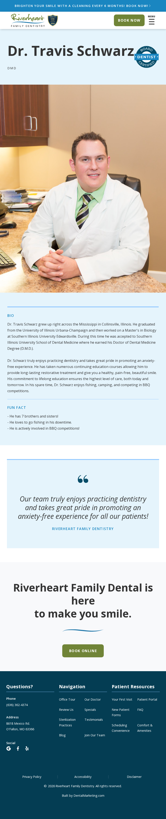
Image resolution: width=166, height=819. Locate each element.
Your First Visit (122, 699)
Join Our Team (95, 735)
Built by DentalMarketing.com (83, 795)
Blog (62, 735)
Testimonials (94, 719)
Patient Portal (147, 699)
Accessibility (82, 776)
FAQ (140, 710)
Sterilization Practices (67, 722)
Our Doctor (93, 699)
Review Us (66, 710)
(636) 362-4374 (17, 705)
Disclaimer (134, 776)
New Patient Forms (120, 712)
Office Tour (67, 699)
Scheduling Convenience (121, 728)
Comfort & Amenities (145, 728)
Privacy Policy (31, 776)
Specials (90, 710)
